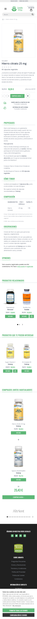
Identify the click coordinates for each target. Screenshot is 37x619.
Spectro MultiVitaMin (18, 471)
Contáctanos (18, 579)
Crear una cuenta (23, 1)
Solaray (5, 61)
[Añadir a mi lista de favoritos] (28, 96)
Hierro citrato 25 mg (18, 424)
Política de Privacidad (18, 572)
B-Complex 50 (26, 362)
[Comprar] (32, 316)
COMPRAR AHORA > (18, 497)
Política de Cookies (18, 575)
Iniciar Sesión (14, 1)
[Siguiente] (23, 324)
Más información (16, 605)
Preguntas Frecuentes (18, 561)
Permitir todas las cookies (18, 610)
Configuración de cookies (18, 615)
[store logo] (17, 8)
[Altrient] (18, 511)
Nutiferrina (26, 307)
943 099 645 (31, 8)
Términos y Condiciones (18, 568)
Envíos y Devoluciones (18, 565)
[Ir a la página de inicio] (3, 19)
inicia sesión (21, 266)
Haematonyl (10, 307)
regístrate (30, 266)
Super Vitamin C (10, 362)
